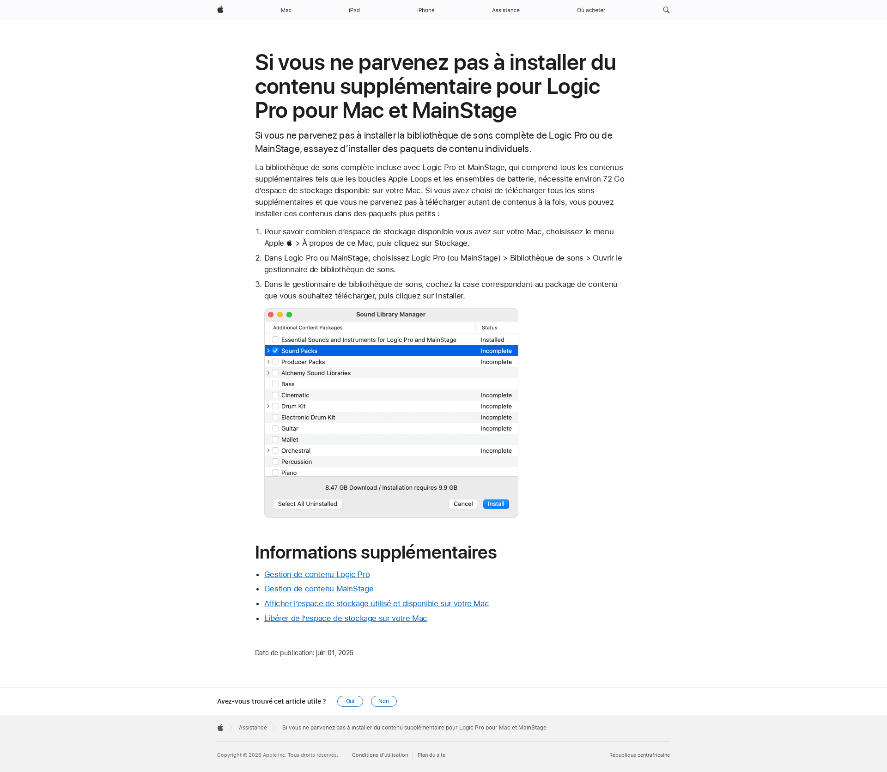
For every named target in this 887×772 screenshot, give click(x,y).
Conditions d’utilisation (380, 755)
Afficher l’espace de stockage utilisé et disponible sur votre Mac (376, 603)
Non (383, 701)
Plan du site (431, 755)
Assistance (253, 727)
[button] (666, 10)
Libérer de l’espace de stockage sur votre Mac (345, 618)
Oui (350, 701)
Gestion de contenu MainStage (319, 588)
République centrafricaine (639, 755)
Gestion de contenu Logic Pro (317, 574)
